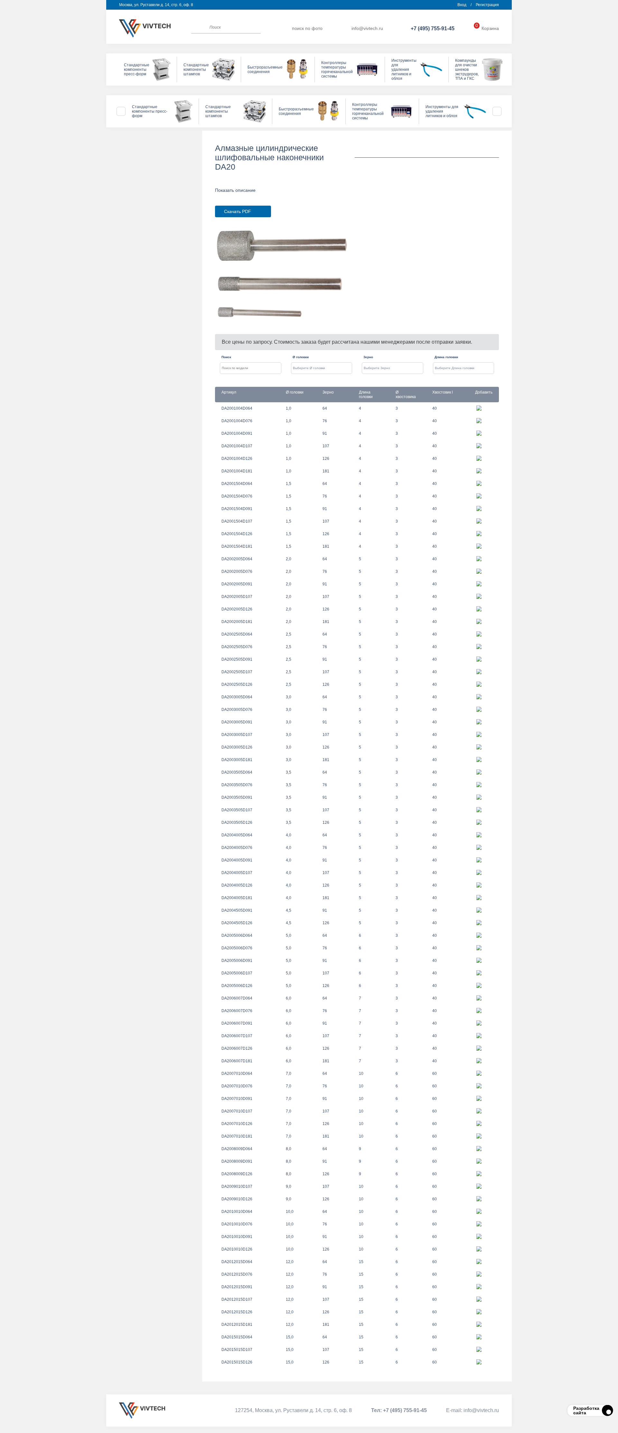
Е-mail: (472, 1410)
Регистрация (487, 5)
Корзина (487, 28)
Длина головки (446, 357)
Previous (121, 111)
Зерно (368, 357)
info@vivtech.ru (367, 28)
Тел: (399, 1410)
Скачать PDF (237, 211)
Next (496, 111)
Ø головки (301, 357)
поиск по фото (307, 28)
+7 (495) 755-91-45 (432, 28)
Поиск (226, 357)
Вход (461, 5)
